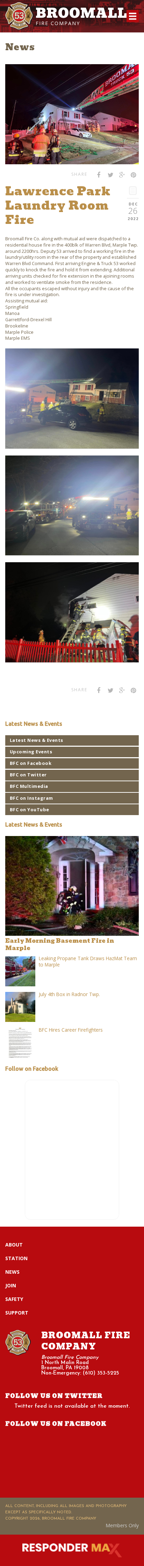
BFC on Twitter (28, 774)
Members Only (122, 1525)
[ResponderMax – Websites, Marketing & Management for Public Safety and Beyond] (72, 1550)
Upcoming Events (31, 751)
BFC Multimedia (29, 786)
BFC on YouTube (29, 809)
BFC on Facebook (31, 763)
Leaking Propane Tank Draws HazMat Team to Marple (88, 961)
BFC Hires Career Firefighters (71, 1029)
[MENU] (133, 16)
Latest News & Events (36, 740)
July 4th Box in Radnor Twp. (69, 994)
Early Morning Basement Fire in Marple (59, 944)
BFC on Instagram (31, 798)
